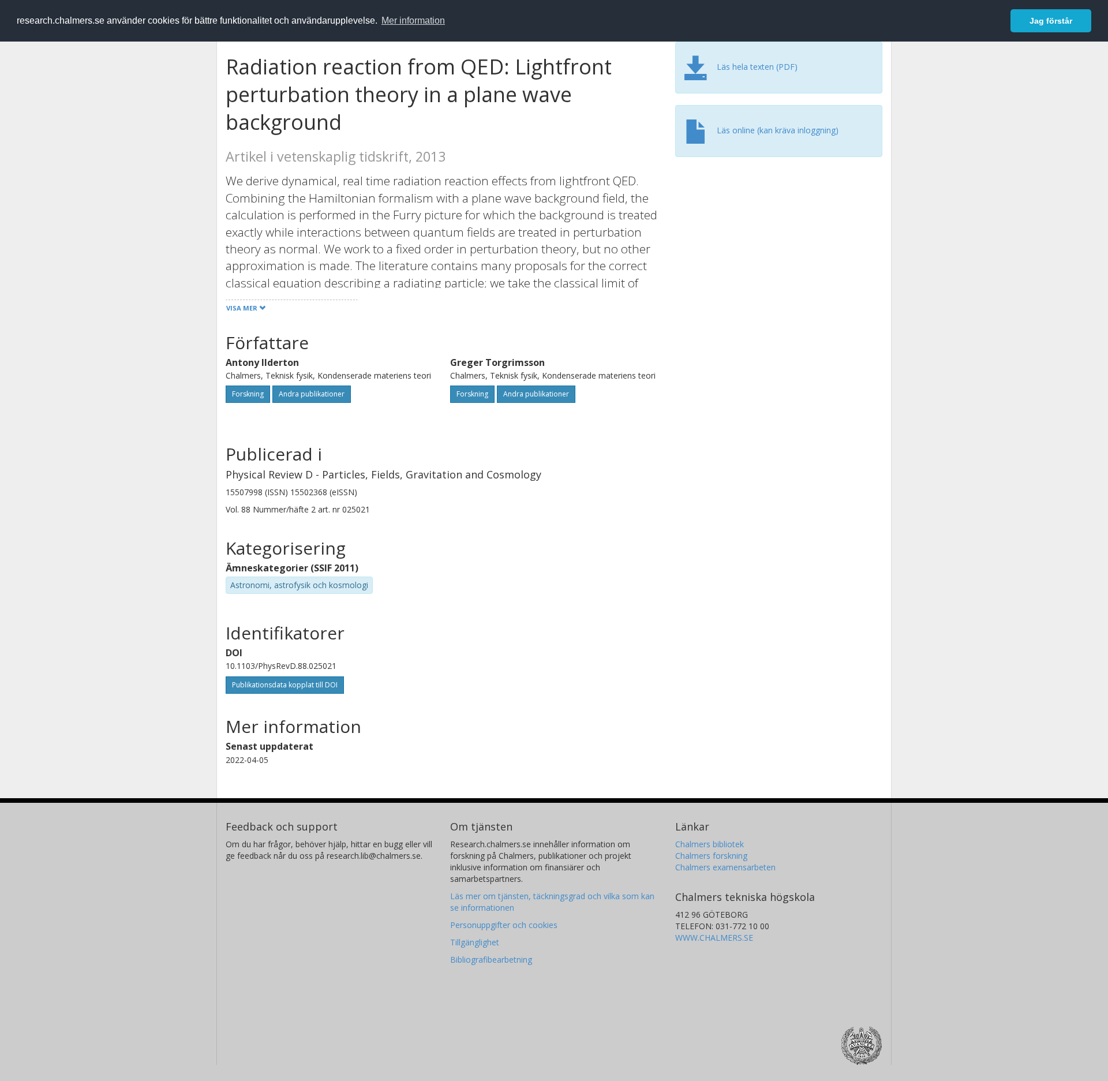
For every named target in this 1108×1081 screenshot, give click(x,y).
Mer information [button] (413, 20)
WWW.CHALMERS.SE (714, 937)
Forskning (248, 394)
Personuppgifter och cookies (503, 924)
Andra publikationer (312, 394)
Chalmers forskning (711, 855)
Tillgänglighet (474, 942)
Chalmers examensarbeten (725, 867)
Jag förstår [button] (1051, 20)
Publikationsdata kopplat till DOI (285, 685)
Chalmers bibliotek (709, 844)
